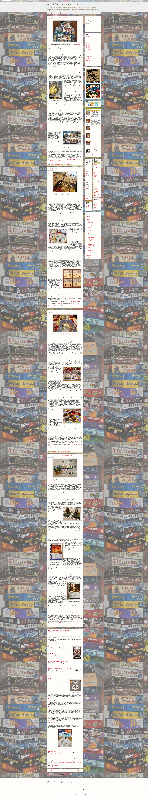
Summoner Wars (53, 716)
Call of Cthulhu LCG (55, 626)
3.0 (86, 167)
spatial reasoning (89, 56)
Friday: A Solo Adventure (60, 160)
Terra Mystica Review (53, 311)
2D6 (95, 202)
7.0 (86, 179)
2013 (88, 221)
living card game (69, 626)
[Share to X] (50, 18)
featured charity (87, 194)
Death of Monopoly (96, 167)
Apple (87, 190)
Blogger (90, 794)
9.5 (86, 188)
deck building (54, 164)
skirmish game (88, 52)
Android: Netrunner (67, 753)
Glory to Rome (70, 301)
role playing (88, 49)
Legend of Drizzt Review (94, 149)
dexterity (87, 41)
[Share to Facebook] (51, 18)
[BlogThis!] (49, 18)
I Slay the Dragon (96, 173)
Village (79, 301)
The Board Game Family (96, 189)
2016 (88, 216)
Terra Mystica (63, 334)
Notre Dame (50, 445)
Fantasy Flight (61, 626)
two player (55, 766)
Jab (51, 645)
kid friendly (88, 43)
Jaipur (51, 689)
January (89, 252)
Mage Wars (73, 755)
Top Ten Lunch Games (67, 762)
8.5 (51, 451)
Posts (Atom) (67, 774)
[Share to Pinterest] (53, 18)
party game (88, 47)
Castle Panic (74, 65)
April (89, 247)
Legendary (59, 164)
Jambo (79, 754)
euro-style (58, 451)
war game (87, 63)
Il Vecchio (71, 194)
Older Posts (79, 770)
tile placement (88, 60)
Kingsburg (74, 301)
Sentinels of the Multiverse (72, 159)
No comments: (56, 305)
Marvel (62, 164)
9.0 (86, 186)
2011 (88, 255)
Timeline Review (93, 126)
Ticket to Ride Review (94, 141)
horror (65, 626)
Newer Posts (50, 770)
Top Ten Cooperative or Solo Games (57, 762)
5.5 (86, 173)
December (90, 222)
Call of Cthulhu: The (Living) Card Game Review (61, 455)
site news (87, 196)
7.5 (86, 180)
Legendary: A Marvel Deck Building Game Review (61, 17)
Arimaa (51, 653)
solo (86, 54)
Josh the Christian (87, 208)
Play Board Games (96, 186)
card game (88, 39)
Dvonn (51, 699)
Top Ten (52, 766)
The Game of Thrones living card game (69, 612)
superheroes (66, 164)
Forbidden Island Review (95, 119)
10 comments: (56, 765)
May (89, 233)
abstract (87, 36)
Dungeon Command (67, 755)
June (89, 232)
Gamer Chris (96, 170)
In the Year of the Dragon (76, 444)
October (89, 225)
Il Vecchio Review (52, 168)
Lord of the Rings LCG (57, 622)
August (89, 228)
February (90, 250)
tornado (87, 198)
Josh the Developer (87, 206)
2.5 (86, 166)
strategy (87, 58)
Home (65, 770)
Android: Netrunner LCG (75, 621)
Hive (50, 678)
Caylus (70, 444)
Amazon (92, 30)
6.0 (86, 175)
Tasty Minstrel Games (58, 303)
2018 (88, 214)
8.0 (51, 164)
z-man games (67, 451)
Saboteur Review (93, 111)
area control (54, 451)
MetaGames (96, 178)
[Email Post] (61, 305)
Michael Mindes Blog (96, 181)
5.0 (86, 171)
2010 (88, 257)
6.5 (86, 177)
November (90, 224)
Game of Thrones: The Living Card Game (60, 668)
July (89, 230)
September (90, 227)
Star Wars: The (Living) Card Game (57, 753)
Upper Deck (70, 164)
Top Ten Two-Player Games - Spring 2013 (58, 630)
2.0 (86, 164)
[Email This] (48, 18)
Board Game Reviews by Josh (63, 4)
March (89, 248)
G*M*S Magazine (96, 208)
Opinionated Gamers (96, 183)
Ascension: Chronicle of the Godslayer (54, 105)
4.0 (86, 169)
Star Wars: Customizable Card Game (58, 707)
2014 (88, 219)
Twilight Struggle (53, 723)
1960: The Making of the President (58, 661)
